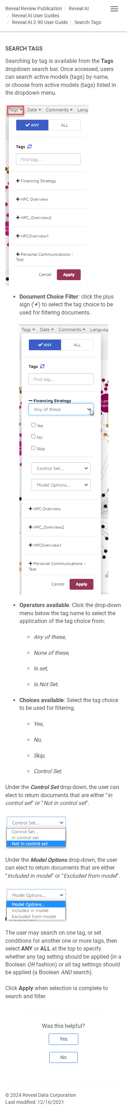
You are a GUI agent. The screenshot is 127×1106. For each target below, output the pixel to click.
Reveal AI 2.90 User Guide (40, 22)
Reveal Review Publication (33, 8)
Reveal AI (79, 8)
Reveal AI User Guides (35, 15)
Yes (63, 1039)
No (63, 1057)
